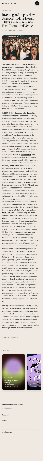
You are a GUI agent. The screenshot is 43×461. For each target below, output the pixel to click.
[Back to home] (9, 3)
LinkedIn (11, 421)
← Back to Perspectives (10, 337)
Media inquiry (7, 432)
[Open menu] (37, 3)
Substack (12, 415)
